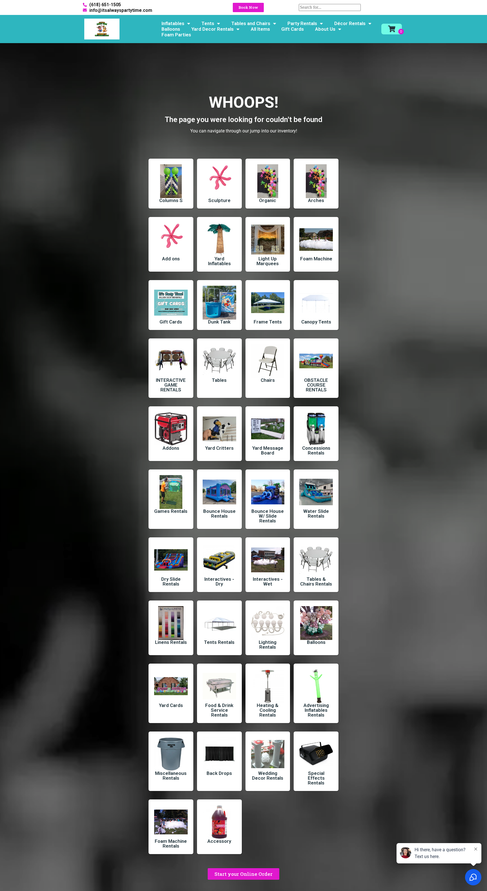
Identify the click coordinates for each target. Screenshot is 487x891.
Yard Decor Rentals (212, 29)
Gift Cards (292, 29)
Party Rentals (302, 23)
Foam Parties (176, 34)
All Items (260, 29)
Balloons (170, 29)
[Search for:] (330, 7)
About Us (325, 29)
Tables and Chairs (250, 23)
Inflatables (172, 23)
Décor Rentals (350, 23)
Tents (208, 23)
